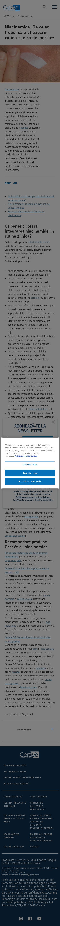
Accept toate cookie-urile (30, 481)
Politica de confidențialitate (26, 456)
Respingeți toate (30, 473)
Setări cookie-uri (30, 464)
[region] (29, 463)
